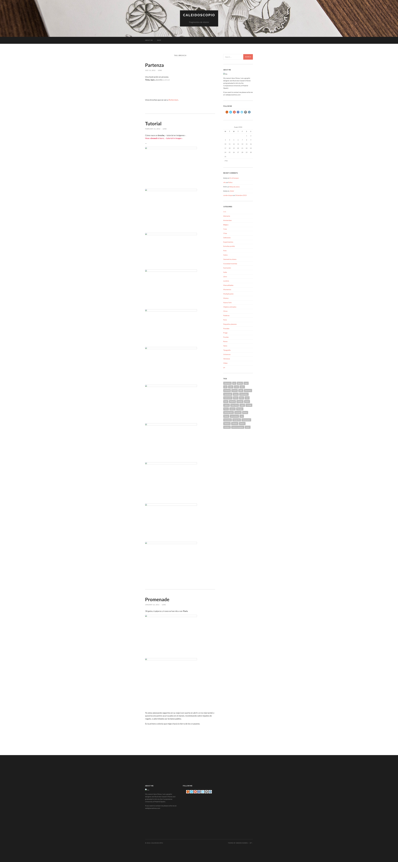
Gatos (225, 255)
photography (228, 412)
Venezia (234, 423)
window (227, 427)
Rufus (230, 182)
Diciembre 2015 (241, 195)
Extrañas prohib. (229, 246)
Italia (225, 272)
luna (225, 401)
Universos (227, 354)
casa (246, 383)
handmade (227, 394)
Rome (226, 416)
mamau (240, 401)
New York (234, 405)
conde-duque (228, 195)
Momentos (227, 289)
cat (225, 387)
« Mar (226, 161)
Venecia (226, 423)
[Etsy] (227, 113)
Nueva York (227, 302)
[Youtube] (234, 113)
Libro (225, 276)
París (225, 320)
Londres (226, 281)
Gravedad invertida (230, 264)
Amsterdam (227, 220)
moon (247, 401)
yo (224, 367)
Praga (225, 333)
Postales (226, 328)
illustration (244, 394)
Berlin (240, 383)
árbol (247, 427)
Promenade (157, 599)
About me (149, 40)
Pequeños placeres (230, 324)
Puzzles (226, 337)
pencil (232, 409)
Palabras (226, 315)
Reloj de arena (234, 187)
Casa (225, 229)
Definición (227, 238)
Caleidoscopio (199, 15)
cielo (230, 387)
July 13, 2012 (150, 70)
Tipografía (227, 350)
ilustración (227, 398)
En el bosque (234, 178)
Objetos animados (229, 307)
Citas (225, 233)
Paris (226, 409)
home (236, 394)
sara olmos (234, 416)
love (247, 398)
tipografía (237, 420)
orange (249, 405)
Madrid (232, 401)
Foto (225, 250)
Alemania (226, 216)
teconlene (227, 420)
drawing (227, 390)
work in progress (237, 427)
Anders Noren (242, 843)
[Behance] (230, 113)
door (242, 387)
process (237, 412)
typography (246, 420)
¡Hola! (232, 191)
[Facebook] (238, 113)
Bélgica (225, 225)
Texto (225, 346)
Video (225, 363)
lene (160, 70)
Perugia (239, 409)
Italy (241, 398)
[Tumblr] (249, 113)
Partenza (154, 65)
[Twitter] (242, 113)
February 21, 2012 (152, 129)
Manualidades (228, 285)
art (234, 383)
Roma (225, 341)
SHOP (159, 40)
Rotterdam (173, 100)
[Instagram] (245, 113)
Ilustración (227, 268)
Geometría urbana (229, 259)
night (242, 405)
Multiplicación (228, 294)
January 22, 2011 (152, 605)
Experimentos (228, 242)
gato (240, 390)
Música (225, 298)
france (234, 390)
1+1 (224, 212)
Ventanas (226, 359)
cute (236, 387)
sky (242, 416)
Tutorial (153, 123)
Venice (242, 423)
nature (226, 405)
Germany (248, 390)
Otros (225, 311)
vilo (224, 182)
